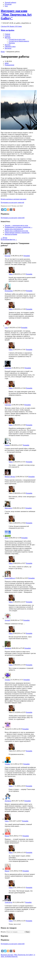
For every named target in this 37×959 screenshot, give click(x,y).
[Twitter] (5, 209)
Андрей (7, 620)
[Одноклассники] (8, 209)
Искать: (3, 932)
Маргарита (8, 508)
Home (3, 51)
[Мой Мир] (11, 209)
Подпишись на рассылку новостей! (13, 218)
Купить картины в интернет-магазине (13, 199)
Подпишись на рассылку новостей (12, 202)
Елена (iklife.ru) (10, 578)
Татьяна (7, 680)
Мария (7, 836)
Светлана (8, 405)
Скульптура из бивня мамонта (19, 41)
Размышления (9, 65)
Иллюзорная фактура (9, 239)
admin (7, 63)
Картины (12, 43)
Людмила (8, 648)
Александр (8, 902)
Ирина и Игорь (10, 476)
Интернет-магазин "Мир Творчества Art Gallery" (16, 14)
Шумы (4, 238)
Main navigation (7, 30)
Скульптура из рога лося (17, 39)
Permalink (26, 256)
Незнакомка (9, 291)
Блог (6, 6)
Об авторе (8, 4)
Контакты (8, 48)
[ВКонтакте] (2, 209)
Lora (6, 327)
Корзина (7, 45)
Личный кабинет (10, 2)
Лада (6, 538)
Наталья (7, 256)
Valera (11, 274)
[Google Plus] (14, 209)
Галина (7, 445)
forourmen (8, 368)
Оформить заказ (10, 46)
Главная (7, 36)
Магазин (8, 37)
